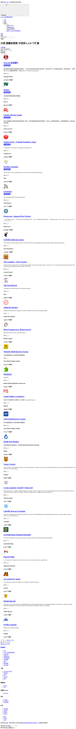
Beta (5, 687)
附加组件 (3, 647)
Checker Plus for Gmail (13, 115)
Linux (5, 678)
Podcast (5, 714)
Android (5, 676)
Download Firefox (8, 671)
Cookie (5, 718)
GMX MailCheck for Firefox (15, 419)
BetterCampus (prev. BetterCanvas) (17, 329)
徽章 (2, 51)
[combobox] (38, 37)
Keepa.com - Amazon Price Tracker (17, 216)
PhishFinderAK (10, 601)
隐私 (5, 716)
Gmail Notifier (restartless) (14, 396)
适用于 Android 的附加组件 (14, 30)
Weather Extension (11, 167)
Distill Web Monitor (11, 442)
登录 (2, 33)
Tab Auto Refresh (10, 285)
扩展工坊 (6, 654)
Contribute (6, 701)
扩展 (5, 20)
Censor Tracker (10, 464)
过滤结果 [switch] (3, 47)
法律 (5, 720)
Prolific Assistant (10, 625)
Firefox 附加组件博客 (9, 652)
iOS (4, 675)
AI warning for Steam (12, 579)
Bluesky (5, 712)
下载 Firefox (6, 2)
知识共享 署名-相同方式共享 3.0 (30, 722)
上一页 (2, 640)
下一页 (12, 640)
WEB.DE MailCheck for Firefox (16, 352)
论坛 (5, 661)
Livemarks (8, 191)
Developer (6, 702)
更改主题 (3, 727)
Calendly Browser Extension (14, 511)
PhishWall (7, 374)
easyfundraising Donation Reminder (17, 535)
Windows (6, 672)
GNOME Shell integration (14, 240)
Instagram (6, 708)
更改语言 (3, 725)
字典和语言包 (10, 27)
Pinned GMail (9, 557)
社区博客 (6, 659)
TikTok (5, 711)
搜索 (2, 35)
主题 (5, 21)
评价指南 (6, 665)
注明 (6, 722)
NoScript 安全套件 (11, 63)
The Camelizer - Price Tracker (15, 262)
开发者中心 (7, 656)
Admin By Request (11, 307)
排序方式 (3, 49)
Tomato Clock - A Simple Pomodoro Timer (20, 142)
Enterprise (6, 693)
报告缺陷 (6, 663)
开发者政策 (7, 658)
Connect (5, 699)
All (4, 679)
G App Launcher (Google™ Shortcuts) (18, 488)
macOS (5, 674)
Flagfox (6, 90)
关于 (5, 650)
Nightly (5, 685)
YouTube (6, 709)
